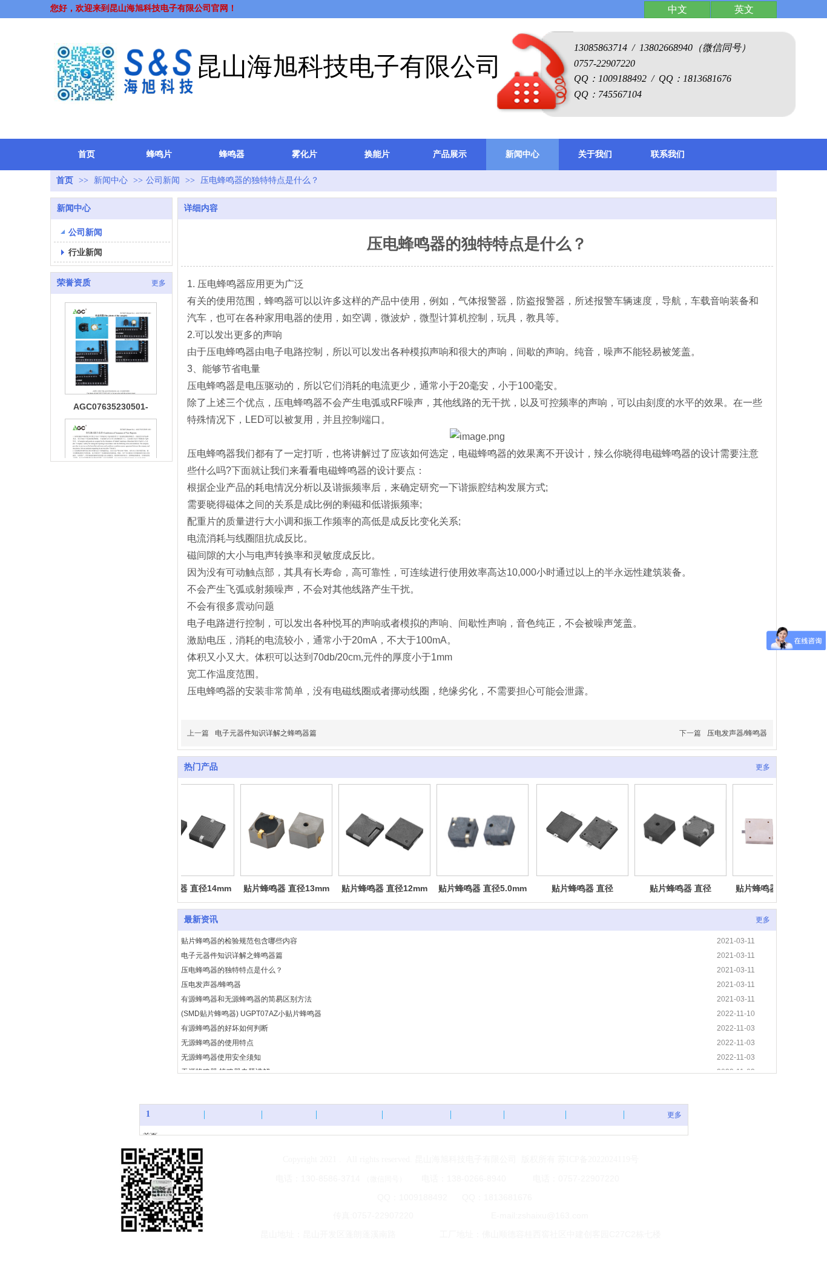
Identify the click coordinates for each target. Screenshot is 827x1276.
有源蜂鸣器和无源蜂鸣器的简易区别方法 (246, 999)
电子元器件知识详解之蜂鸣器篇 (266, 733)
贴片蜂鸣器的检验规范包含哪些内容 (239, 941)
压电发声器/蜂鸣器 (737, 733)
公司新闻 (163, 180)
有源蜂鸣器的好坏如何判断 (224, 1028)
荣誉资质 (74, 282)
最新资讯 (201, 919)
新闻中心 (112, 180)
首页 (64, 180)
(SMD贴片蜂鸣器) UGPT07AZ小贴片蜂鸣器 (251, 1013)
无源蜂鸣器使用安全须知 (221, 1057)
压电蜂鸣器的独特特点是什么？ (232, 970)
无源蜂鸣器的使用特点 (217, 1042)
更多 (158, 283)
